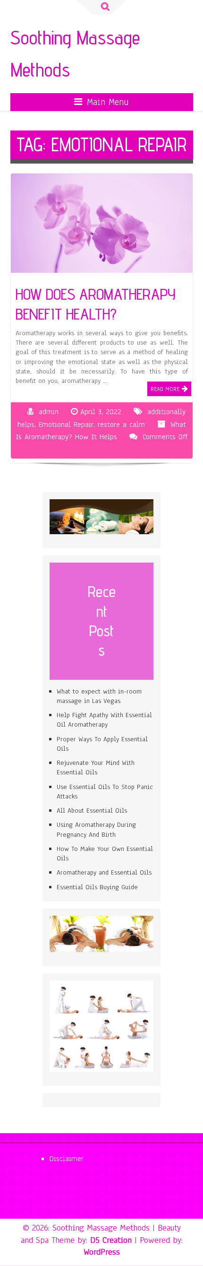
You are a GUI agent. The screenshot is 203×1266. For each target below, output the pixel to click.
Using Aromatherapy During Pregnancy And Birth (96, 829)
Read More (165, 389)
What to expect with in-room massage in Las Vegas (99, 696)
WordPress (102, 1251)
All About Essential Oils (92, 810)
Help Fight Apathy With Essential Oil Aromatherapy (104, 720)
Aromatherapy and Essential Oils (104, 872)
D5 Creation (111, 1240)
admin (49, 412)
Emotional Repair (66, 424)
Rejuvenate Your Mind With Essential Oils (96, 767)
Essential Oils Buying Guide (97, 887)
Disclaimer (67, 1158)
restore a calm (121, 424)
